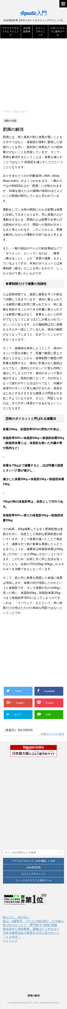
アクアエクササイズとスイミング (10, 31)
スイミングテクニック (40, 31)
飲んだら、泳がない (16, 917)
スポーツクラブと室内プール (57, 31)
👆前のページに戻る (52, 733)
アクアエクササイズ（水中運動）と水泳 (33, 860)
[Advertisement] (33, 75)
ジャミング (10, 940)
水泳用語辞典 (33, 867)
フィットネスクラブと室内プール (33, 880)
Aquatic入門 (33, 13)
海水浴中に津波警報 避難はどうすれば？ (31, 929)
